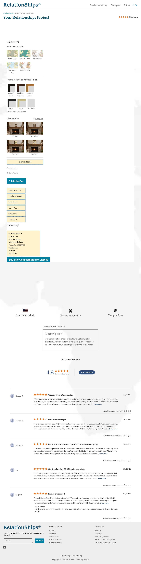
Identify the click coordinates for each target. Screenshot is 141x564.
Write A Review (87, 372)
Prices (127, 5)
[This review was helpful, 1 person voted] (124, 485)
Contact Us (99, 534)
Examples (115, 5)
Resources (53, 534)
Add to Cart (16, 181)
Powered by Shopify (82, 559)
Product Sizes (54, 537)
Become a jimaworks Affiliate (105, 542)
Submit (39, 541)
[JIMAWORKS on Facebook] (4, 548)
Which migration (8, 13)
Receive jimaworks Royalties (105, 539)
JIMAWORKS (70, 559)
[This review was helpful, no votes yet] (124, 411)
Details (61, 326)
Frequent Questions (102, 537)
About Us (98, 531)
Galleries (52, 531)
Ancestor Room (14, 190)
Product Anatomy (98, 5)
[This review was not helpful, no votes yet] (128, 411)
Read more (98, 404)
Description (50, 326)
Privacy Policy (77, 555)
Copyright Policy (64, 555)
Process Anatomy (55, 542)
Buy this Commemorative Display (28, 259)
